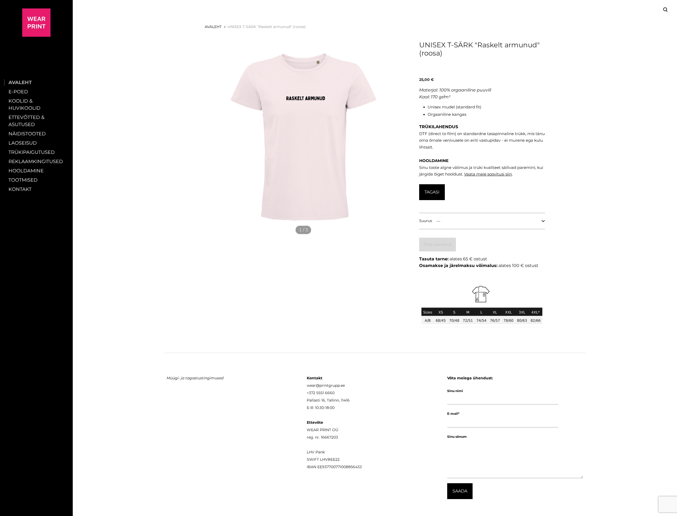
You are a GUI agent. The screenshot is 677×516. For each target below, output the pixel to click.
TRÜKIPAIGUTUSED (31, 152)
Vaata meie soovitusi (484, 174)
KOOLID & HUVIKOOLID (24, 104)
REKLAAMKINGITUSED (35, 161)
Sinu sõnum (457, 437)
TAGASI (432, 192)
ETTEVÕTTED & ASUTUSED (26, 120)
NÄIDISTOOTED (27, 134)
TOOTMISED (23, 180)
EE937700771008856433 (339, 466)
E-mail (452, 414)
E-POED (18, 92)
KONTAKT (19, 189)
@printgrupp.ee (330, 385)
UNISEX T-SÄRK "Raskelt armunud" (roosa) (266, 26)
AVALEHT (20, 82)
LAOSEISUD (22, 143)
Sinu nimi (455, 391)
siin (508, 174)
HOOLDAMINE (26, 171)
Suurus (425, 220)
